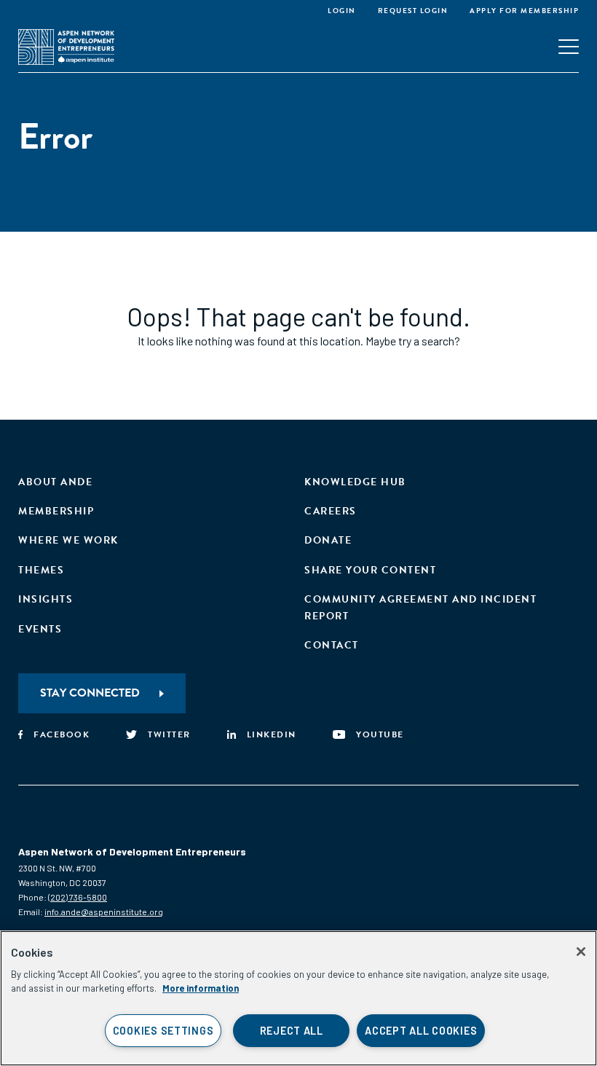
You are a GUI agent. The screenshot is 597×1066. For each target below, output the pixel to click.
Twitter (169, 734)
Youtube (380, 734)
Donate (328, 540)
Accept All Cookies (421, 1030)
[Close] (581, 952)
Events (40, 629)
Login (342, 10)
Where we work (68, 540)
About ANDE (55, 482)
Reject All (291, 1030)
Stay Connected (90, 693)
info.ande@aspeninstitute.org (103, 911)
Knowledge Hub (355, 482)
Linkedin (271, 734)
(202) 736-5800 (77, 897)
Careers (330, 511)
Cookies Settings (163, 1030)
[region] (298, 998)
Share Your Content (370, 570)
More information (200, 988)
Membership (56, 511)
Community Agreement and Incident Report (420, 607)
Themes (41, 570)
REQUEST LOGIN (413, 10)
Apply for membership (524, 10)
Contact (331, 645)
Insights (45, 599)
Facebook (61, 734)
